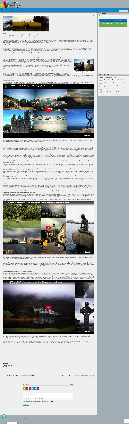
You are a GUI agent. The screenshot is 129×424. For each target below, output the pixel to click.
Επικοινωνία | (27, 418)
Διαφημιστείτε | (21, 418)
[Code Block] (38, 398)
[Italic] (26, 398)
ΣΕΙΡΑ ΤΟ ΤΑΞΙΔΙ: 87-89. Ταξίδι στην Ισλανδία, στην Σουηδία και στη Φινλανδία (20, 375)
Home (1, 9)
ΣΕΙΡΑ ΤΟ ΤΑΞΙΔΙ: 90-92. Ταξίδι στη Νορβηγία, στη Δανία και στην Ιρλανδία (24, 34)
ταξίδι (22, 368)
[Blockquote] (36, 398)
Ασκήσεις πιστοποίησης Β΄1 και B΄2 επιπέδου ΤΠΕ (113, 24)
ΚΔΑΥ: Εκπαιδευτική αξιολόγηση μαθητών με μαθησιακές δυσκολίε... (111, 85)
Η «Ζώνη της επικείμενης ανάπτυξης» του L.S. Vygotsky (109, 94)
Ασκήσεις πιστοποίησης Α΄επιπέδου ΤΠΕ (113, 20)
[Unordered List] (34, 398)
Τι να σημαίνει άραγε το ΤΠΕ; (104, 77)
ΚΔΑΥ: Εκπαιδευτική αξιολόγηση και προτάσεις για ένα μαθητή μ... (111, 88)
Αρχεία (11, 9)
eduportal (5, 368)
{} (41, 398)
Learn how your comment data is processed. (45, 401)
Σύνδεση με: (25, 386)
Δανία (14, 368)
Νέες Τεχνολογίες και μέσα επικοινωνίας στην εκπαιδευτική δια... (110, 82)
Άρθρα (6, 9)
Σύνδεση (71, 384)
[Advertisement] (104, 4)
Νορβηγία (19, 368)
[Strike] (30, 398)
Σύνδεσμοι (17, 10)
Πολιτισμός (8, 368)
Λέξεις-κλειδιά (103, 13)
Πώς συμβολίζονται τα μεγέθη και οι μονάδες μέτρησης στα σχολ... (111, 79)
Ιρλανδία (16, 368)
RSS (127, 8)
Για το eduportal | (14, 418)
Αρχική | (1, 418)
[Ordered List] (32, 398)
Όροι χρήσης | (7, 418)
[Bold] (24, 398)
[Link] (40, 398)
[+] (43, 398)
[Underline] (28, 398)
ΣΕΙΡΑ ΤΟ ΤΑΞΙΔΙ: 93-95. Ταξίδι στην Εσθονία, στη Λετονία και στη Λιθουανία (77, 375)
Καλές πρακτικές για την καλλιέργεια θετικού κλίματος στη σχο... (110, 91)
